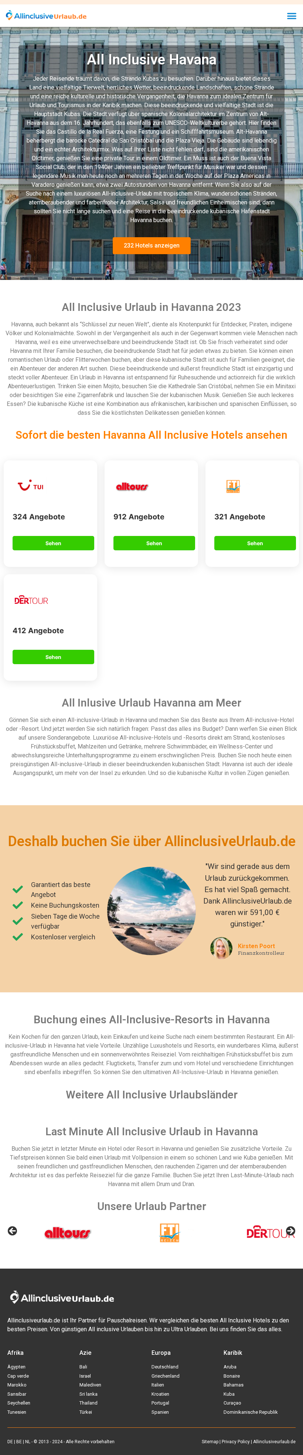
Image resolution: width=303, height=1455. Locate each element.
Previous (12, 1231)
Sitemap (210, 1441)
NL (27, 1441)
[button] (292, 15)
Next (290, 1231)
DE (10, 1441)
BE (19, 1441)
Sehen (53, 543)
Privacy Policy (236, 1441)
